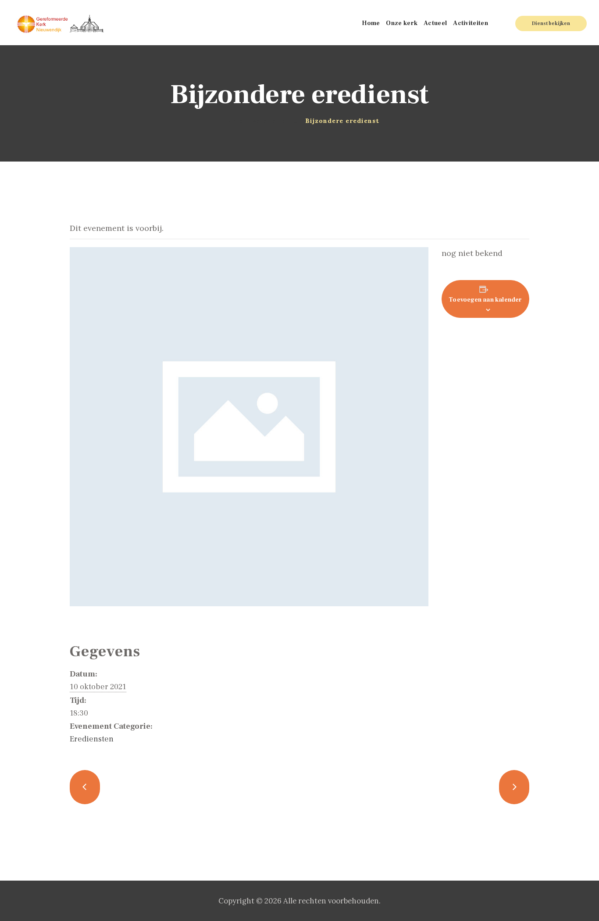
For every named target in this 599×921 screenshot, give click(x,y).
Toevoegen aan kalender (485, 300)
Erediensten (92, 739)
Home (232, 121)
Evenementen (268, 121)
